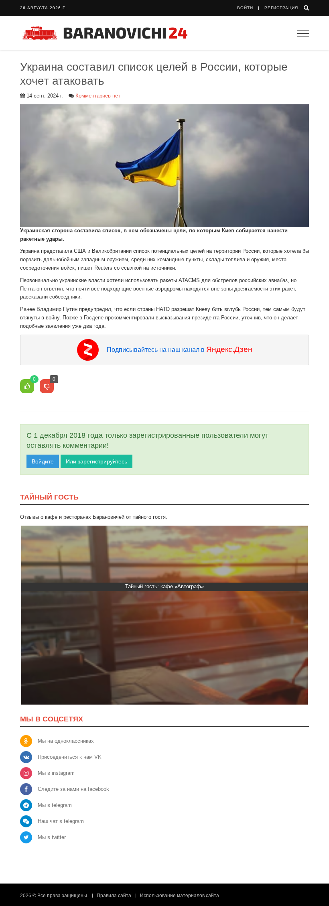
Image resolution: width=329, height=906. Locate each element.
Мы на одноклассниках (66, 741)
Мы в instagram (56, 773)
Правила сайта (114, 895)
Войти (245, 8)
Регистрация (281, 8)
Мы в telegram (55, 805)
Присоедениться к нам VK (70, 757)
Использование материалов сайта (179, 895)
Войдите (43, 461)
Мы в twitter (52, 837)
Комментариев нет (97, 96)
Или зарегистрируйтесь (96, 461)
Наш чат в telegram (61, 821)
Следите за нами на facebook (73, 789)
